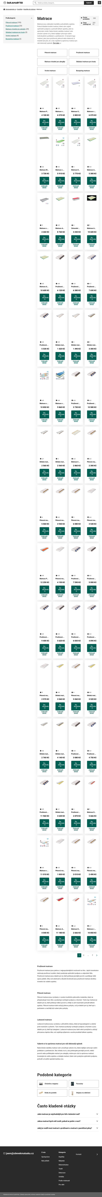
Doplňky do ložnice (29, 9)
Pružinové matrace (12, 26)
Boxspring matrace (12, 39)
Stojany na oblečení (83, 1093)
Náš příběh (45, 1161)
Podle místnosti (64, 1181)
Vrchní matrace (11, 36)
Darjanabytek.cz (11, 9)
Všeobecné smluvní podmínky (11, 1194)
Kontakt (78, 1154)
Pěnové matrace (11, 22)
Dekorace (62, 1173)
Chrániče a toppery (51, 1084)
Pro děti (61, 1185)
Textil (61, 1169)
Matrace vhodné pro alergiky (16, 29)
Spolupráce (45, 1157)
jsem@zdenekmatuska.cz (20, 1153)
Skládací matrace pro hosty (15, 32)
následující (97, 955)
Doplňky (19, 9)
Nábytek (62, 1161)
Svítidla (61, 1177)
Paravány (79, 1084)
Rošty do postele (50, 1093)
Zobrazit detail (44, 128)
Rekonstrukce (63, 1165)
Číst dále (56, 43)
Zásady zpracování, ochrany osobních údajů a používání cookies (37, 1194)
